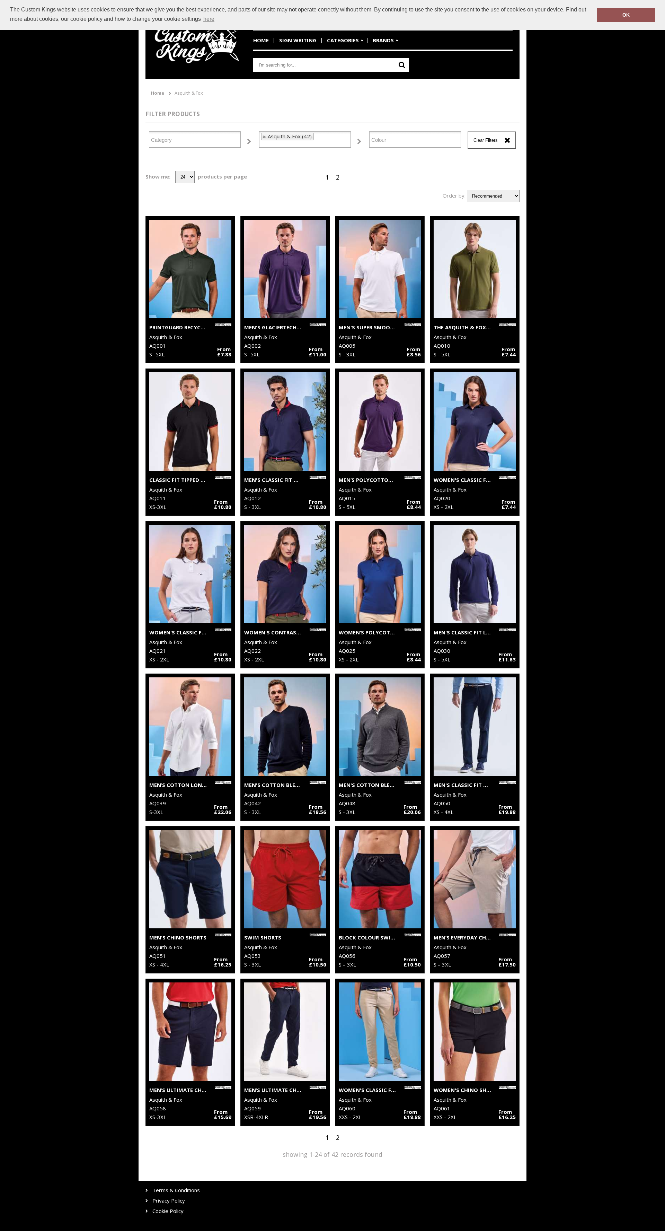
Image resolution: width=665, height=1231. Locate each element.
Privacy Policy (168, 1200)
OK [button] (626, 15)
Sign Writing (298, 40)
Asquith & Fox (189, 93)
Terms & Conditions (176, 1190)
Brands (383, 40)
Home (261, 40)
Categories (343, 40)
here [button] (208, 19)
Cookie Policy (168, 1211)
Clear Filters (485, 140)
